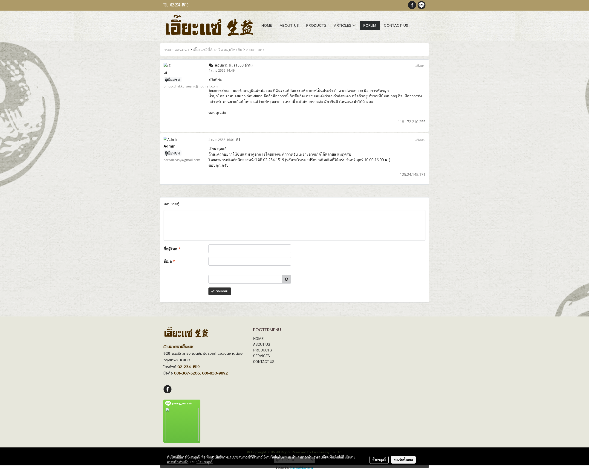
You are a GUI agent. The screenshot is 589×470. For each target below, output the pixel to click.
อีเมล (169, 261)
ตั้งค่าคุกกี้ (379, 460)
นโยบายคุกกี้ (204, 462)
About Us (289, 25)
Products (316, 25)
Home (266, 25)
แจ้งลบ (420, 65)
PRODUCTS (262, 350)
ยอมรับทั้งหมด (403, 460)
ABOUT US (261, 344)
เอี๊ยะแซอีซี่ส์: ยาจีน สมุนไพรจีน (217, 49)
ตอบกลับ (221, 291)
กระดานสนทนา (176, 49)
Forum (369, 25)
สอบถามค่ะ (255, 49)
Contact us (396, 25)
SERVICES (261, 356)
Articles (343, 25)
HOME (258, 339)
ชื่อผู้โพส (172, 248)
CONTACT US (263, 362)
